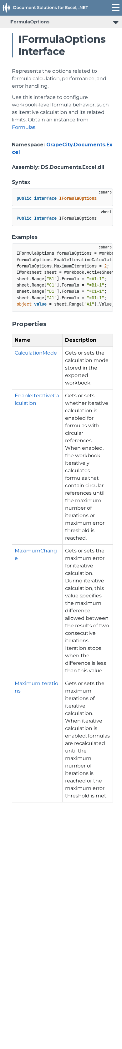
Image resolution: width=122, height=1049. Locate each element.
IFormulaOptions (29, 22)
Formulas (23, 127)
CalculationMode (36, 353)
